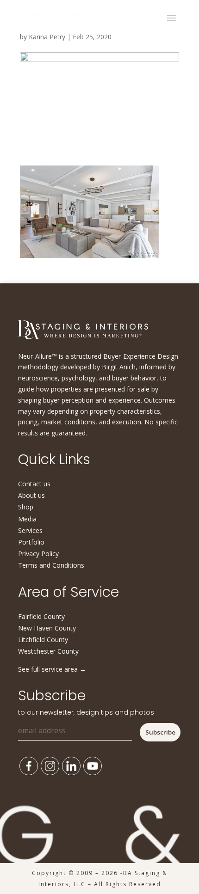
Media (27, 518)
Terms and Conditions (51, 565)
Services (30, 530)
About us (31, 495)
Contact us (34, 483)
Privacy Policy (38, 553)
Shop (25, 506)
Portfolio (31, 542)
